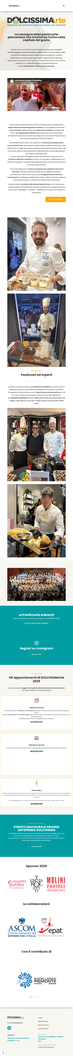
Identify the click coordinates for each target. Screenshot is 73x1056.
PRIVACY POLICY (43, 1025)
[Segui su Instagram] (9, 1028)
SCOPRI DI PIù (36, 846)
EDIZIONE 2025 (36, 751)
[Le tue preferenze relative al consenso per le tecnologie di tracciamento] (3, 1052)
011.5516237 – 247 (13, 1040)
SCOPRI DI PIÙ (36, 803)
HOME (40, 1018)
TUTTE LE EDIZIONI (56, 199)
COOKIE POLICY (43, 1029)
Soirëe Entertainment (46, 1047)
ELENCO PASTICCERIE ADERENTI (36, 623)
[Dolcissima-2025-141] (36, 600)
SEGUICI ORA (36, 654)
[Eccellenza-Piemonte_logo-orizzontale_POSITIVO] (36, 1000)
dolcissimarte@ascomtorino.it (18, 1038)
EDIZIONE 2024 (43, 1021)
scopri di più (36, 722)
